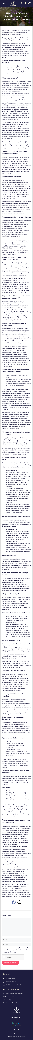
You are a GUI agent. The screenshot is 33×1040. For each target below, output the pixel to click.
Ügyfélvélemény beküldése (14, 985)
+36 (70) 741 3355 (11, 978)
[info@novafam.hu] (3, 982)
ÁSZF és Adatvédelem (10, 997)
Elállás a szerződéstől (10, 1003)
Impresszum (16, 1033)
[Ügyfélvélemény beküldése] (3, 985)
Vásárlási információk (10, 1000)
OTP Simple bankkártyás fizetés (13, 993)
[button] (3, 3)
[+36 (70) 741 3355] (3, 978)
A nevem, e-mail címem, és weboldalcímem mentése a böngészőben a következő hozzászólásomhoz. (17, 950)
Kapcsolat (16, 1029)
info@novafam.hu (11, 982)
